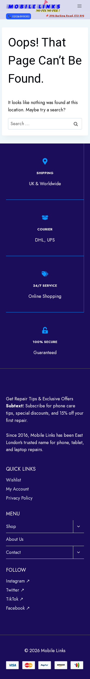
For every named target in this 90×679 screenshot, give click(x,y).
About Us (15, 539)
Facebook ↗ (18, 608)
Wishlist (13, 480)
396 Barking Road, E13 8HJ (66, 16)
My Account (17, 489)
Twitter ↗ (15, 590)
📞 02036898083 (18, 16)
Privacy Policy (19, 498)
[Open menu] (79, 6)
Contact (13, 552)
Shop (11, 526)
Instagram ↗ (18, 581)
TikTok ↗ (14, 599)
